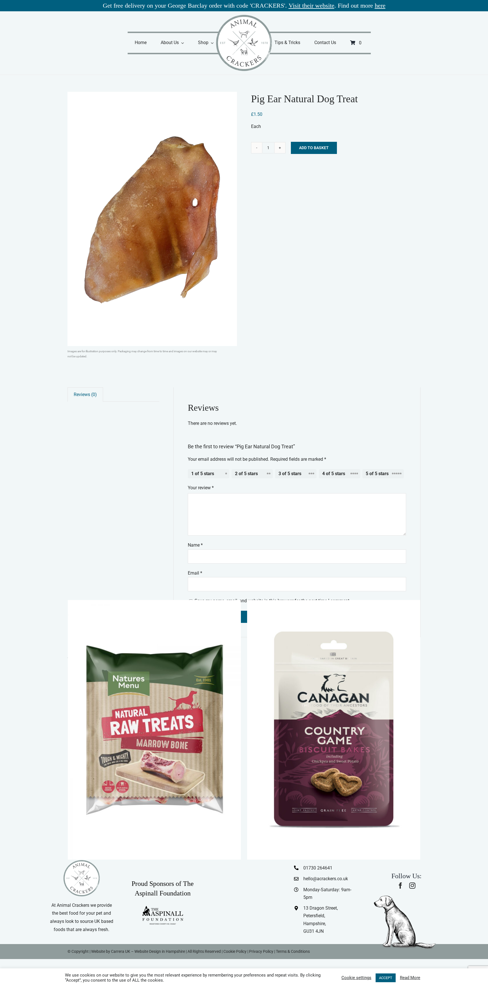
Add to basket (314, 147)
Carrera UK (120, 951)
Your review (201, 487)
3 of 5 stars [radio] (289, 473)
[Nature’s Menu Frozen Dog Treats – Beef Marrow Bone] (154, 729)
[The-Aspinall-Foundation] (162, 907)
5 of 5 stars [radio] (377, 473)
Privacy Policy (261, 951)
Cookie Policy (235, 951)
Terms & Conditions (293, 951)
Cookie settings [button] (356, 977)
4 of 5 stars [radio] (333, 473)
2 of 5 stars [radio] (246, 473)
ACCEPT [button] (385, 978)
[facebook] (400, 885)
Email (195, 573)
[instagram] (412, 885)
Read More (410, 977)
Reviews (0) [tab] (85, 394)
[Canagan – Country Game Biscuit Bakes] (333, 729)
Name (195, 545)
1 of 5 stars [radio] (202, 473)
